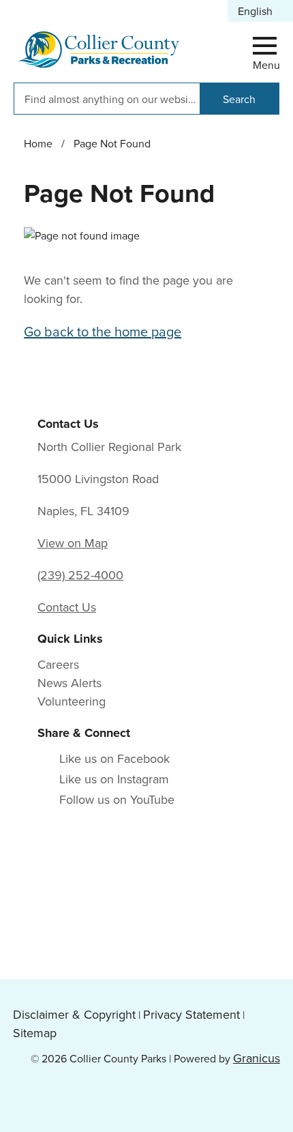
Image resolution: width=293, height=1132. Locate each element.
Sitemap (35, 1032)
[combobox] (260, 11)
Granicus (256, 1057)
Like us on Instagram (114, 778)
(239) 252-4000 (80, 574)
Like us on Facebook (114, 758)
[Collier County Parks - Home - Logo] (98, 49)
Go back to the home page (102, 331)
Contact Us (66, 606)
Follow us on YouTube (116, 799)
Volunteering (71, 701)
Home (38, 143)
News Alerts (69, 682)
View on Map (72, 542)
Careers (58, 664)
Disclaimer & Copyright (74, 1014)
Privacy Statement (191, 1014)
